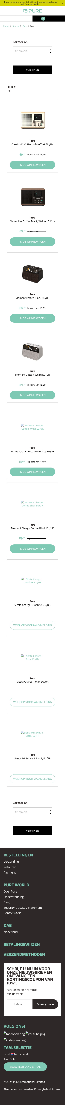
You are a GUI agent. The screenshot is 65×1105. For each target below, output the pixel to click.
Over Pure (10, 891)
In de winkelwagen (33, 164)
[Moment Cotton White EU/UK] (32, 350)
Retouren (10, 867)
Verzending (11, 861)
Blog (7, 902)
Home (6, 26)
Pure (25, 26)
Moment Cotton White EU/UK (32, 374)
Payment (10, 872)
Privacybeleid (42, 1089)
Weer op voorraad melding (32, 625)
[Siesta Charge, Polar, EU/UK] (32, 657)
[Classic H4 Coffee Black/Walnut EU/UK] (32, 197)
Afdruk (56, 1089)
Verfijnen (32, 69)
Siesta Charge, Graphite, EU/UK (33, 604)
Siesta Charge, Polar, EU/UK (32, 681)
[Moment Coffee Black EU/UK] (32, 274)
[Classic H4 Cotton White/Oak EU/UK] (32, 120)
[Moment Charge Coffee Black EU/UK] (32, 504)
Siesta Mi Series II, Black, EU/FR (32, 758)
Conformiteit (12, 913)
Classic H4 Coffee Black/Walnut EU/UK (32, 221)
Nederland (11, 932)
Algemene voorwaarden (18, 1089)
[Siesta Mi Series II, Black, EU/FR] (32, 734)
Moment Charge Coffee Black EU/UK (32, 528)
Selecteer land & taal (25, 1066)
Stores (16, 26)
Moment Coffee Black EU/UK (33, 298)
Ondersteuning (14, 897)
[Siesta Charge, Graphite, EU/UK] (32, 581)
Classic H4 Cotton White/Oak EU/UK (33, 144)
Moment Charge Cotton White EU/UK (32, 451)
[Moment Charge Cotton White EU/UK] (32, 427)
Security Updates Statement (23, 907)
